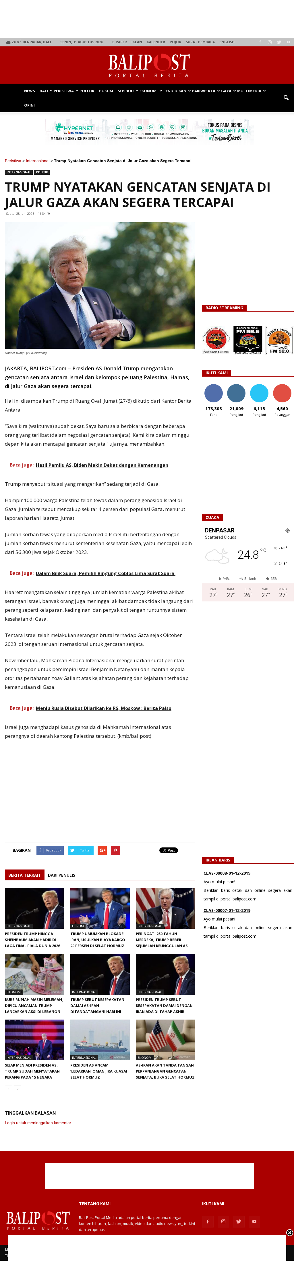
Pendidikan (174, 90)
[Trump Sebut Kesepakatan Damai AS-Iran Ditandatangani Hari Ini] (100, 974)
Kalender (156, 42)
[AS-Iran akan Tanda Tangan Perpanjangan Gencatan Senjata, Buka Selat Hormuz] (165, 1040)
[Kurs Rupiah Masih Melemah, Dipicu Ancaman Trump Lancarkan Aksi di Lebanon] (34, 974)
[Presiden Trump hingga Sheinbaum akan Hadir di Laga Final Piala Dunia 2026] (34, 908)
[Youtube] (288, 42)
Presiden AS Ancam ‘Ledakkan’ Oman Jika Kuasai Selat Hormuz (98, 1071)
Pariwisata (203, 90)
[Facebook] (260, 42)
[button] (286, 98)
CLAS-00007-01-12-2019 (227, 877)
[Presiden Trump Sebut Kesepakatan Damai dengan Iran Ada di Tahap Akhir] (165, 974)
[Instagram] (269, 42)
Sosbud (126, 90)
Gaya (226, 90)
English (227, 42)
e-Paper (119, 42)
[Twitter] (279, 42)
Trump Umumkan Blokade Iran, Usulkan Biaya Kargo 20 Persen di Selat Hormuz (97, 939)
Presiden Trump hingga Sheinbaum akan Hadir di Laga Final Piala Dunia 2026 (32, 939)
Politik (87, 90)
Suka (213, 386)
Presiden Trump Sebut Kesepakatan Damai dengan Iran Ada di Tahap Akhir (164, 1005)
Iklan (136, 42)
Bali (44, 90)
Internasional (37, 160)
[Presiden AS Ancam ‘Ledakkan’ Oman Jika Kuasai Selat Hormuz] (100, 1040)
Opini (29, 105)
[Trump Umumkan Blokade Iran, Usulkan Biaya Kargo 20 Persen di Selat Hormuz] (100, 908)
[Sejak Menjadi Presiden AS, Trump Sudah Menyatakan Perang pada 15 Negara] (34, 1040)
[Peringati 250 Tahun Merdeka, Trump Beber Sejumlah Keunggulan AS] (165, 908)
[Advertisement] (149, 19)
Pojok (175, 42)
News (29, 90)
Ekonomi (149, 90)
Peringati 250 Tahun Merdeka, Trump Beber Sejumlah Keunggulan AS (162, 939)
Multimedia (249, 90)
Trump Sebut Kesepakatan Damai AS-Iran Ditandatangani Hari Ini (97, 1005)
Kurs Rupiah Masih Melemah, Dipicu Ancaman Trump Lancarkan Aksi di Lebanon (34, 1005)
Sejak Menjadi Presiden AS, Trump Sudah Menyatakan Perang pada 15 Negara (32, 1071)
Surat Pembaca (200, 42)
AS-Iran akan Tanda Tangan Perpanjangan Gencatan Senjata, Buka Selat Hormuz (165, 1071)
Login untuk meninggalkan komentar (38, 1122)
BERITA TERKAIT (24, 875)
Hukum (106, 90)
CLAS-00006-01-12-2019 (227, 914)
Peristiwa (64, 90)
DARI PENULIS (61, 875)
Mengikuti (236, 386)
